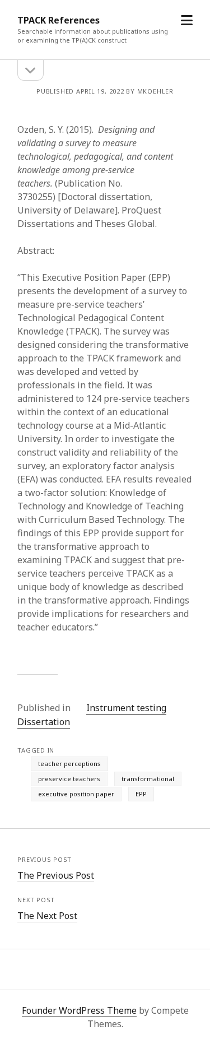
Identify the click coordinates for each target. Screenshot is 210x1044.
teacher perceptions (69, 763)
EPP (141, 794)
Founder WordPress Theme (79, 1010)
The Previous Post (55, 875)
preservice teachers (69, 778)
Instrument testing (126, 708)
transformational (148, 778)
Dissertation (43, 722)
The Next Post (47, 916)
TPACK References (58, 20)
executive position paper (76, 794)
